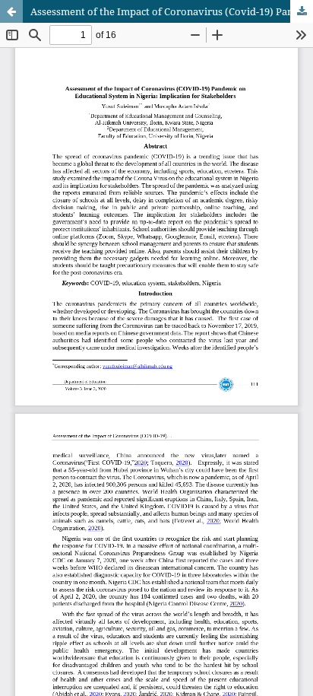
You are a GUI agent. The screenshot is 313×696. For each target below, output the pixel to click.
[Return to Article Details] (11, 11)
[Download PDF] (301, 11)
